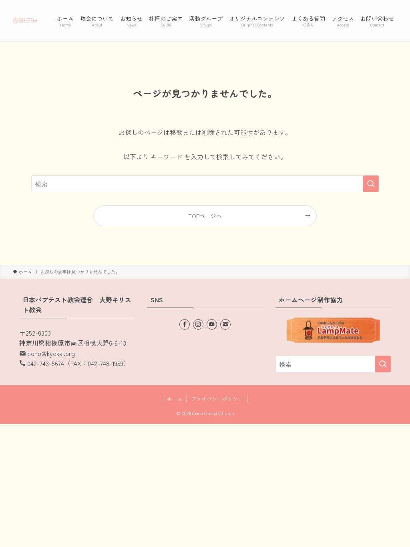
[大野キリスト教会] (25, 20)
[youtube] (212, 324)
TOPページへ (205, 215)
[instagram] (198, 324)
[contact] (225, 324)
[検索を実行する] (371, 183)
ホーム (175, 398)
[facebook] (184, 324)
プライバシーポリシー (217, 398)
